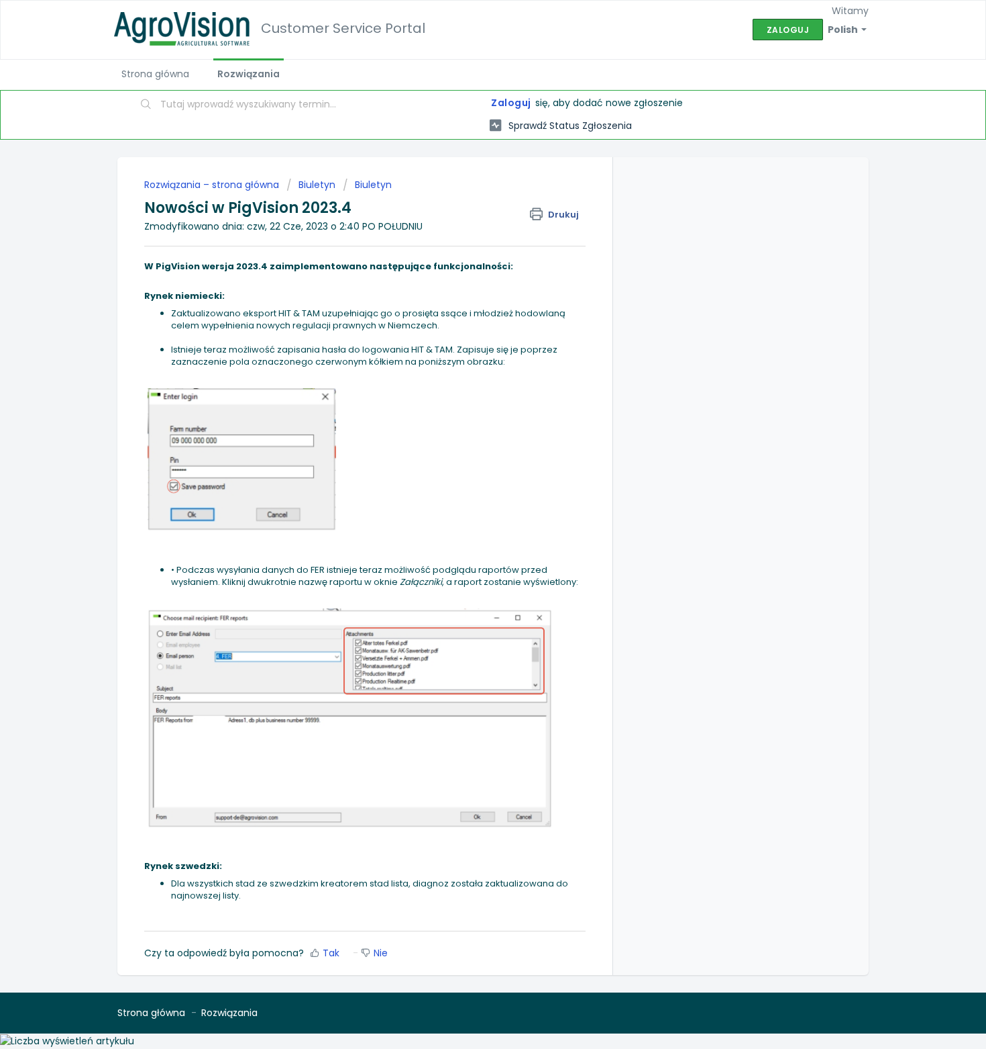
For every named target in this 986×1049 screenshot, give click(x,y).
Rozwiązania (248, 74)
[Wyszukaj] (146, 105)
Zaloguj (511, 102)
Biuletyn (316, 184)
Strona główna (155, 74)
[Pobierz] (468, 354)
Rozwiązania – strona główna (213, 184)
